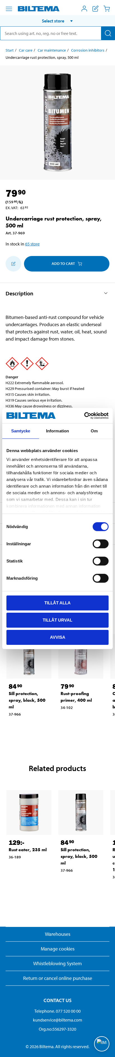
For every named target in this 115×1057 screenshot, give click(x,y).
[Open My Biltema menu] (84, 8)
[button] (57, 20)
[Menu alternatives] (9, 9)
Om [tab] (94, 431)
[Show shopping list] (95, 8)
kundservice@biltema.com (57, 1020)
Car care (25, 50)
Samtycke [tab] (20, 431)
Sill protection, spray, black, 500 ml (27, 700)
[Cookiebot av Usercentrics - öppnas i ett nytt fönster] (84, 415)
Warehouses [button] (57, 934)
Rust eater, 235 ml (28, 850)
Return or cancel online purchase (57, 978)
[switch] (101, 543)
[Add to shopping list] (13, 264)
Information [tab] (57, 431)
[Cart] (106, 8)
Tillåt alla (57, 602)
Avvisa (57, 637)
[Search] (108, 33)
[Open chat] (102, 1044)
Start (10, 50)
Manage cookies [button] (58, 949)
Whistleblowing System (57, 963)
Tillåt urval (57, 620)
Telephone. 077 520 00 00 (57, 1011)
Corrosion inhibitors (87, 50)
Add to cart (63, 263)
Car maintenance (52, 50)
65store (32, 244)
